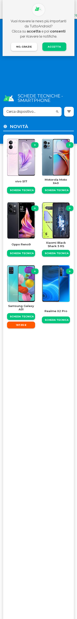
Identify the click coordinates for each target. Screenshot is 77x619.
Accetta (54, 46)
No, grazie (24, 46)
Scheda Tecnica (22, 190)
